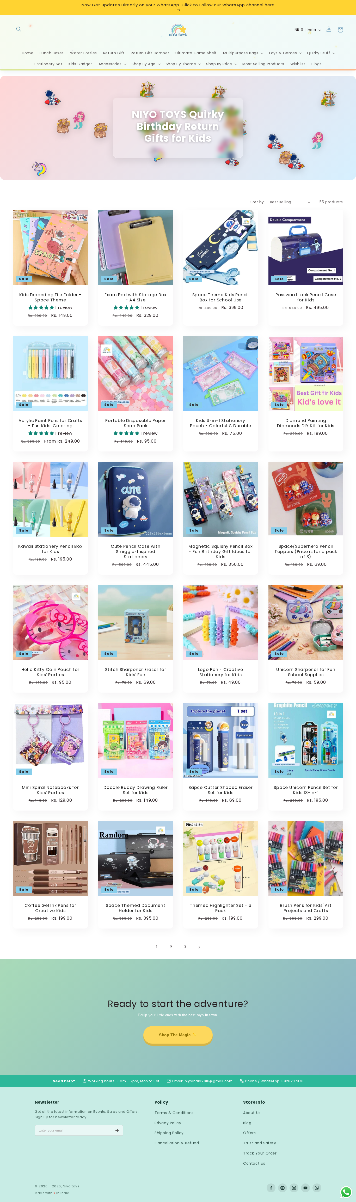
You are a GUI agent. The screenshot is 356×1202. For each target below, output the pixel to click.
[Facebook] (271, 1187)
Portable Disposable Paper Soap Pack (135, 423)
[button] (18, 29)
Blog (247, 1123)
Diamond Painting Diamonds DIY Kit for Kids (305, 423)
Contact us (254, 1163)
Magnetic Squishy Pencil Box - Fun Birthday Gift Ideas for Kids (220, 552)
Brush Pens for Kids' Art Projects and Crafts (306, 908)
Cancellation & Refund (177, 1143)
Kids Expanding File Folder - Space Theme (50, 297)
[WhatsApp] (316, 1187)
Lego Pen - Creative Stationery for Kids (220, 672)
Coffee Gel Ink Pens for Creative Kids (50, 908)
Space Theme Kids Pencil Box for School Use (220, 297)
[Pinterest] (282, 1187)
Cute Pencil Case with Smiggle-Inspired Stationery (135, 552)
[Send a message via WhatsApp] (346, 1192)
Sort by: (257, 202)
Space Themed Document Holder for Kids (135, 908)
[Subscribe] (117, 1130)
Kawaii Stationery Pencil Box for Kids (50, 549)
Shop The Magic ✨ (178, 1035)
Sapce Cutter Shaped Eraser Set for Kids (220, 790)
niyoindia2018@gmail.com (209, 1081)
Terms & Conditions (174, 1112)
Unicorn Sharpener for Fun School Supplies (305, 672)
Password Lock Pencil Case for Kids (305, 297)
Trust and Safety (259, 1143)
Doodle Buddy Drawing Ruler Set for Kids (135, 790)
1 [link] (157, 947)
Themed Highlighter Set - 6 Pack (220, 908)
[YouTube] (305, 1187)
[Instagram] (294, 1187)
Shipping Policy (169, 1132)
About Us (252, 1112)
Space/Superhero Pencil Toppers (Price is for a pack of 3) (305, 552)
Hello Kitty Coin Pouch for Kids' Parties (50, 672)
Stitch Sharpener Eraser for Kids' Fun (135, 672)
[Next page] (199, 947)
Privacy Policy (168, 1123)
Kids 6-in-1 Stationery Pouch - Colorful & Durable (220, 423)
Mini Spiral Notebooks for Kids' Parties (50, 790)
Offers (249, 1132)
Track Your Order (260, 1153)
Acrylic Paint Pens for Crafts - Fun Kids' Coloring (50, 423)
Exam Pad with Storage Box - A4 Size (136, 297)
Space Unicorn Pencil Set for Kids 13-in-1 (306, 790)
